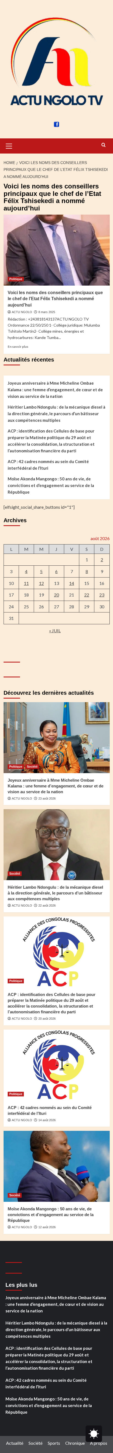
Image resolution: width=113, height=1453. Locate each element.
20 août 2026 (47, 1018)
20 (56, 594)
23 (101, 594)
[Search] (103, 145)
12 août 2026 (47, 1227)
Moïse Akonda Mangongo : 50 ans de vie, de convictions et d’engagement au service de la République (51, 485)
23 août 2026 (47, 798)
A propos (98, 1443)
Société (32, 766)
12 (41, 583)
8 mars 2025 (46, 312)
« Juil (55, 630)
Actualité (14, 1443)
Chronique (75, 1443)
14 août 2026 (47, 1120)
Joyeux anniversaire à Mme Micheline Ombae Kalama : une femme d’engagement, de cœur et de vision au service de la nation (55, 390)
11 (26, 583)
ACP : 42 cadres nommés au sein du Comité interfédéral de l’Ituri (48, 464)
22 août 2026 (47, 905)
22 (86, 594)
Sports (54, 1443)
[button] (9, 145)
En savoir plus (18, 346)
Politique (15, 279)
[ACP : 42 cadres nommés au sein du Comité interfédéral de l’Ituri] (57, 1065)
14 (71, 583)
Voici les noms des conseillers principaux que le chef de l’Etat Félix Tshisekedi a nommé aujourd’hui (55, 298)
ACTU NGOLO (22, 312)
